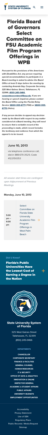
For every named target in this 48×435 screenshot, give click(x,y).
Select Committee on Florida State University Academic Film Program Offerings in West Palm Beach (30, 220)
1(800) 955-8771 (17, 105)
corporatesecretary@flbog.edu (16, 96)
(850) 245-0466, (17, 92)
